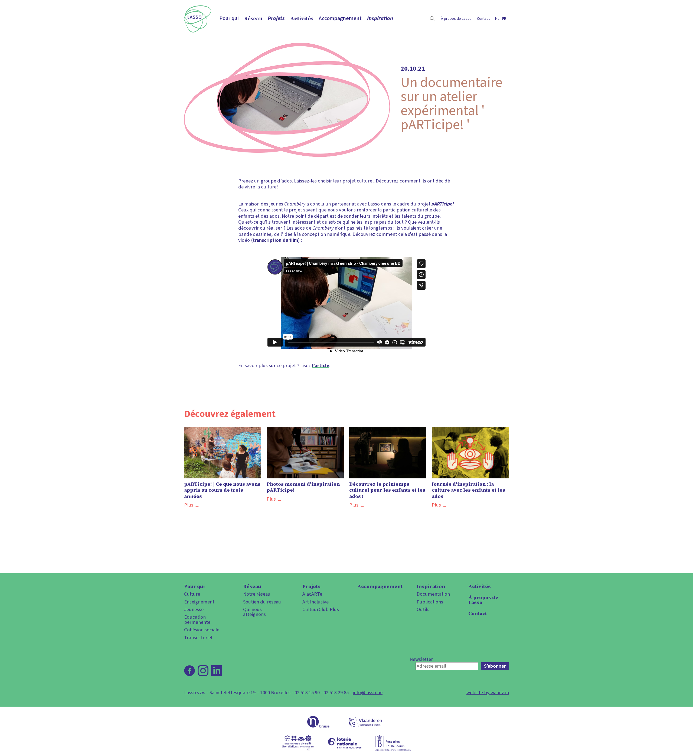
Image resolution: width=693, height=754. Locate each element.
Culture (192, 594)
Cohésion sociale (201, 629)
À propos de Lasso (456, 18)
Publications (430, 601)
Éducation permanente (197, 620)
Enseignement (199, 601)
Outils (423, 609)
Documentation (433, 594)
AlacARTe (312, 594)
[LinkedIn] (216, 670)
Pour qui (229, 18)
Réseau (253, 18)
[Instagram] (203, 670)
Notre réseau (256, 594)
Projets (276, 18)
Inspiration (380, 18)
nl (497, 18)
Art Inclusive (315, 601)
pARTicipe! (443, 203)
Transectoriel (198, 637)
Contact (483, 18)
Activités (301, 18)
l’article (320, 365)
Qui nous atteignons (254, 612)
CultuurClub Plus (320, 609)
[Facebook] (189, 670)
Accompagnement (340, 18)
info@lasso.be (368, 692)
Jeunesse (194, 609)
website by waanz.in (487, 692)
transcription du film (275, 240)
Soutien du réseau (262, 601)
